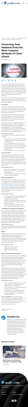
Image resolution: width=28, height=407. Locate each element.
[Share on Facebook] (3, 81)
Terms (2, 387)
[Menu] (2, 3)
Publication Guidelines (18, 394)
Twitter (8, 334)
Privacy (6, 387)
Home (3, 38)
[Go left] (22, 342)
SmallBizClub (6, 59)
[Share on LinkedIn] (12, 81)
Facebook (15, 301)
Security (13, 38)
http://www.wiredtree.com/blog (8, 304)
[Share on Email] (15, 81)
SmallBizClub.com (11, 319)
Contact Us (3, 394)
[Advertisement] (14, 22)
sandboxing (11, 203)
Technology (8, 38)
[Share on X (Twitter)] (6, 81)
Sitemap (15, 392)
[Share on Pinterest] (9, 81)
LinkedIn (14, 334)
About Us (3, 392)
